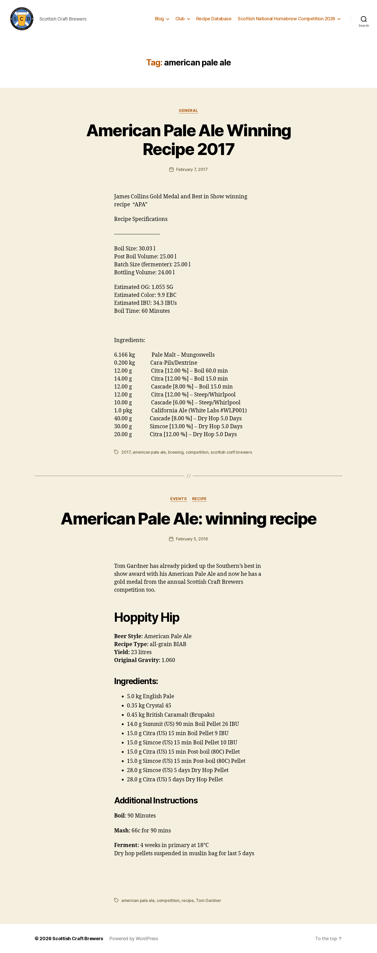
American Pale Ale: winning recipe (188, 518)
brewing (175, 452)
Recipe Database (214, 18)
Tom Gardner (208, 900)
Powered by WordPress (133, 938)
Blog (159, 18)
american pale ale (149, 452)
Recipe (199, 499)
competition (197, 452)
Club (180, 18)
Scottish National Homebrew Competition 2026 (286, 18)
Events (178, 499)
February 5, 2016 (192, 538)
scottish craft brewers (231, 452)
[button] (21, 18)
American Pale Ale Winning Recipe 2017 (188, 139)
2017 (126, 452)
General (188, 110)
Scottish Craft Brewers (77, 938)
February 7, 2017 (192, 169)
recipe (188, 900)
